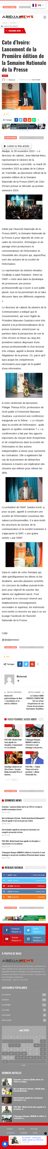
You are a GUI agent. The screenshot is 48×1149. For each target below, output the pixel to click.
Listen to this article (10, 26)
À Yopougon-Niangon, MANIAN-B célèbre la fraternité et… (30, 1117)
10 (5, 1049)
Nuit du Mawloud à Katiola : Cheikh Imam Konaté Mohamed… (29, 1089)
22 (37, 1053)
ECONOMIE (6, 1005)
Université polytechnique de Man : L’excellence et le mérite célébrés (13, 699)
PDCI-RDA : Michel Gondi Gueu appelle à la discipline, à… (30, 1108)
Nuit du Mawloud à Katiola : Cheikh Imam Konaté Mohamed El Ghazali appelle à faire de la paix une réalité (23, 819)
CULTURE (5, 1010)
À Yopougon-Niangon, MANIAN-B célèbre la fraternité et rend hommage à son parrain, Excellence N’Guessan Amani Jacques (23, 853)
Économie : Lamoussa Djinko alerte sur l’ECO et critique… (28, 1080)
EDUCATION (6, 1020)
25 (11, 1058)
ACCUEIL (10, 1128)
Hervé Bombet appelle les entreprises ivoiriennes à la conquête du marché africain (20, 830)
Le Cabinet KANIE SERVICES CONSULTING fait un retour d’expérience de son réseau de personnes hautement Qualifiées (35, 702)
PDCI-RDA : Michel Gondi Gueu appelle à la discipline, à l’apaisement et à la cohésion (21, 842)
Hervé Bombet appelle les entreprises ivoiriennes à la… (28, 1098)
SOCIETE (5, 76)
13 (24, 1049)
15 (37, 1049)
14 (30, 1049)
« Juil (23, 1065)
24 (5, 1058)
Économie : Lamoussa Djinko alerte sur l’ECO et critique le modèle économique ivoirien (22, 808)
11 (11, 1049)
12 (18, 1049)
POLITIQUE (6, 1015)
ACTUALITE (8, 726)
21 (30, 1053)
